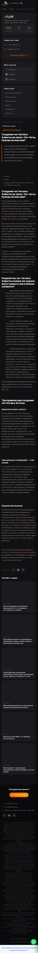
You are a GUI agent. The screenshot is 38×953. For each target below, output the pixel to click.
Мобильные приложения (13, 93)
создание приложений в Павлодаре (16, 887)
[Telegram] (18, 570)
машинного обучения (26, 860)
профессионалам (28, 552)
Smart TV (8, 105)
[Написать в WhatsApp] (33, 942)
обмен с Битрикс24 (22, 847)
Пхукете (26, 909)
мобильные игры (30, 823)
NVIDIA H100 (22, 857)
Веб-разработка (10, 101)
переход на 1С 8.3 (14, 850)
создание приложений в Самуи (22, 900)
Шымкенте (31, 865)
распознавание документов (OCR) (22, 835)
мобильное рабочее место (21, 852)
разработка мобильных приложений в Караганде (19, 880)
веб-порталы (25, 830)
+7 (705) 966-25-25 (13, 45)
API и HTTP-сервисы (25, 850)
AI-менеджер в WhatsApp (17, 839)
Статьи (11, 9)
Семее (8, 869)
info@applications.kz (13, 49)
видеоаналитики (15, 862)
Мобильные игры (10, 97)
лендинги (5, 830)
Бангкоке (32, 909)
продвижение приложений (25, 825)
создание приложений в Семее (19, 890)
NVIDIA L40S (16, 859)
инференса (16, 860)
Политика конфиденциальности (19, 942)
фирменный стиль (8, 829)
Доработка (9, 113)
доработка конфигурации (25, 845)
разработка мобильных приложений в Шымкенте (19, 879)
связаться (9, 377)
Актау (21, 867)
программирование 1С (11, 845)
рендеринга (6, 862)
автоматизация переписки (20, 837)
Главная (4, 9)
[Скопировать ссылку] (23, 570)
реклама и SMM (18, 829)
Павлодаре (26, 867)
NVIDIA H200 (14, 857)
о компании (19, 372)
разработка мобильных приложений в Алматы (19, 874)
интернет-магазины (29, 829)
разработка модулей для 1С (23, 843)
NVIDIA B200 (29, 857)
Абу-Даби (20, 909)
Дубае (15, 909)
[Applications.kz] (6, 3)
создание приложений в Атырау (25, 884)
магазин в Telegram (20, 833)
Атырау (17, 867)
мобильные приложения (17, 823)
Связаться (15, 3)
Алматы (20, 865)
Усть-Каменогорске (16, 869)
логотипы (31, 827)
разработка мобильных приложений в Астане (19, 877)
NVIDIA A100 (8, 859)
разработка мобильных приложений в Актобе (16, 882)
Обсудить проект (18, 55)
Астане (25, 865)
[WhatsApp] (13, 570)
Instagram (12, 79)
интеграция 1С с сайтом (9, 847)
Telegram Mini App (9, 833)
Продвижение (10, 109)
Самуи (19, 910)
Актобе (12, 867)
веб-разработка (22, 827)
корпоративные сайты (15, 830)
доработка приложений (11, 827)
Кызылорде (19, 870)
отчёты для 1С (10, 849)
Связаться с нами (20, 795)
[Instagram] (14, 815)
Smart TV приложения (11, 825)
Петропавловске (27, 869)
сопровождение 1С (20, 849)
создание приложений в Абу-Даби (18, 896)
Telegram (12, 74)
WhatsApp (12, 69)
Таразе (32, 867)
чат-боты (32, 830)
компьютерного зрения (28, 862)
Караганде (7, 867)
